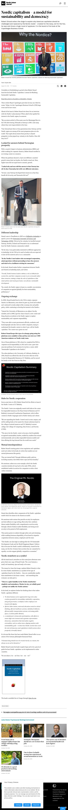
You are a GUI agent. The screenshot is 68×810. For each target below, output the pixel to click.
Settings (18, 805)
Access (34, 698)
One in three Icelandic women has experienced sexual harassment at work (33, 754)
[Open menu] (65, 3)
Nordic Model (5, 706)
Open (30, 698)
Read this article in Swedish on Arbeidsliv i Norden (16, 99)
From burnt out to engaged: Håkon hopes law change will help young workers (10, 742)
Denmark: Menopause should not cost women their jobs (34, 741)
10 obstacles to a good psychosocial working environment (9, 769)
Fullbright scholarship (32, 236)
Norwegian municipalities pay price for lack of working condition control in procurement (29, 712)
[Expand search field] (60, 3)
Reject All (36, 805)
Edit (63, 808)
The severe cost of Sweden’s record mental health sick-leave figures (56, 741)
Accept (27, 805)
